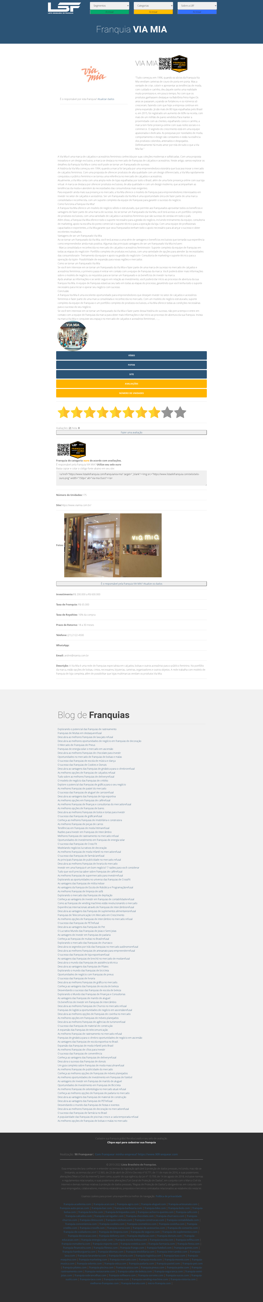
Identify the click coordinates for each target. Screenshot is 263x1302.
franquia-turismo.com (116, 1279)
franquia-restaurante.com (100, 1271)
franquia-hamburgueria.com (79, 1251)
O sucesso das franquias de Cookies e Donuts (82, 764)
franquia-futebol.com (159, 1247)
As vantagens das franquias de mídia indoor (81, 883)
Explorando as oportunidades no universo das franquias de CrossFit (94, 879)
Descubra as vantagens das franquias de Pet (81, 927)
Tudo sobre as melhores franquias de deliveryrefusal (86, 776)
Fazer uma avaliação (131, 432)
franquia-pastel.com (168, 1263)
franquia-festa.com (188, 1243)
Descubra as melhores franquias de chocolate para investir (89, 753)
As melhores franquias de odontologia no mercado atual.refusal (92, 1089)
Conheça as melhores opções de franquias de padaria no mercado (94, 1093)
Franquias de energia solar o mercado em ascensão (85, 749)
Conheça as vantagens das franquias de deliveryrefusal (87, 1057)
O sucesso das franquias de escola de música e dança (87, 760)
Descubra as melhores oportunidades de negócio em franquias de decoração (99, 741)
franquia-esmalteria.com (76, 1243)
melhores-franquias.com (104, 1283)
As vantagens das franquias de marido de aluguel (84, 998)
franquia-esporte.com (105, 1243)
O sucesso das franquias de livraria (76, 978)
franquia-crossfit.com (92, 1228)
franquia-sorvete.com (150, 1275)
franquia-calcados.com (78, 1216)
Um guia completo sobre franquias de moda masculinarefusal (91, 1065)
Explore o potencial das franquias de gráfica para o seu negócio (92, 784)
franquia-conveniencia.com (81, 1224)
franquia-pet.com (192, 1263)
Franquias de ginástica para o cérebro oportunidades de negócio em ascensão (100, 1037)
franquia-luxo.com (174, 1255)
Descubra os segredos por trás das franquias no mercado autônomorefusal (98, 946)
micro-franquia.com (159, 1283)
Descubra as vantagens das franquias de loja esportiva (87, 796)
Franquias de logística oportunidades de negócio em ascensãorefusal (95, 1010)
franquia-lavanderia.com (92, 1255)
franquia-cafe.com (186, 1212)
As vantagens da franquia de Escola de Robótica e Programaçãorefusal (95, 887)
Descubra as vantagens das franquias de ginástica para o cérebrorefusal (96, 768)
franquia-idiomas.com (110, 1251)
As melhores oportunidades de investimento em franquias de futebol (95, 1077)
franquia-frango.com (132, 1247)
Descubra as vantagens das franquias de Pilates (83, 966)
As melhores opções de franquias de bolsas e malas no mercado (92, 1120)
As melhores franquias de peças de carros (80, 824)
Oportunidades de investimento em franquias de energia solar (91, 840)
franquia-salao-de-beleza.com (135, 1271)
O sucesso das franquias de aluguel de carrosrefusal (86, 792)
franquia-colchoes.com (119, 1220)
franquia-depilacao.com (141, 1235)
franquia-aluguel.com (153, 1204)
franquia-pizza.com (127, 1267)
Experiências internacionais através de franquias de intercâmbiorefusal (96, 907)
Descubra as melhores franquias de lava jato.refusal (85, 737)
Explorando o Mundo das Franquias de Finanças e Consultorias (91, 994)
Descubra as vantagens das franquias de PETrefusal (85, 1101)
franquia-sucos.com (177, 1275)
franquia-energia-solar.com (97, 1239)
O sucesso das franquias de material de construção (85, 1026)
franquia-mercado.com (123, 1259)
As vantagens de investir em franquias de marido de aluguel (90, 1081)
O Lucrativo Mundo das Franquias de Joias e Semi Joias (87, 931)
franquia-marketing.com (93, 1259)
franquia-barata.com (133, 1283)
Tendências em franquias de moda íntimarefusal (83, 828)
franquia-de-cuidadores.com (80, 1232)
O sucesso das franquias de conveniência (80, 1053)
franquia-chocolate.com (140, 1216)
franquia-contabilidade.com (183, 1220)
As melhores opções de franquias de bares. (81, 808)
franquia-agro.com (128, 1204)
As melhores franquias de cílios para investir (81, 1049)
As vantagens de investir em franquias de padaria (84, 935)
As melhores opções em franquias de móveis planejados (88, 1018)
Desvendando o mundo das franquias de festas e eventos (88, 1105)
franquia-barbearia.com (128, 1208)
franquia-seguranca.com (168, 1271)
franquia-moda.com (150, 1259)
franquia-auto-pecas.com (74, 1208)
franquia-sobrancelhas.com (90, 1275)
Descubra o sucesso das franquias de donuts (82, 1061)
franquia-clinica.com (91, 1220)
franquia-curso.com (118, 1228)
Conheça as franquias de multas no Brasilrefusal (83, 938)
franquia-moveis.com (177, 1259)
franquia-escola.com (161, 1239)
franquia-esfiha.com (187, 1239)
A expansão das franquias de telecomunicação (83, 1029)
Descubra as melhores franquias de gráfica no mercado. (88, 982)
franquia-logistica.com (148, 1255)
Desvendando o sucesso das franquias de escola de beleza (89, 990)
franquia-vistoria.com (183, 1279)
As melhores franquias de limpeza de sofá (80, 891)
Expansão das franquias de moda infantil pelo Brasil (85, 1045)
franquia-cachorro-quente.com (156, 1212)
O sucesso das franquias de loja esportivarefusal (83, 954)
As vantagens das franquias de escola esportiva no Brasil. (88, 1041)
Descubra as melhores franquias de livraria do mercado (87, 863)
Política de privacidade (169, 1196)
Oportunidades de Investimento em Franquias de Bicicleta (89, 1085)
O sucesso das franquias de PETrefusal (78, 923)
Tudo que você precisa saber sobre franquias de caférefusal (90, 871)
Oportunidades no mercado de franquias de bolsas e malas (90, 756)
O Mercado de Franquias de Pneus (76, 745)
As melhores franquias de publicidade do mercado (85, 1069)
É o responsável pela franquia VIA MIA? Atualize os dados (131, 583)
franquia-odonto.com (89, 1263)
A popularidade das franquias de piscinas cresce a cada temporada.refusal (98, 1116)
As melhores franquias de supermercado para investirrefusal (90, 875)
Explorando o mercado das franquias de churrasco (85, 942)
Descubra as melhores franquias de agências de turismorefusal (91, 1022)
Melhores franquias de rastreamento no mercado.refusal (88, 836)
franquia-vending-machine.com (150, 1279)
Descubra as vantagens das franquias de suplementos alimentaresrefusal (97, 911)
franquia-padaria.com (141, 1263)
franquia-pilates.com (75, 1267)
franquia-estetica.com (133, 1243)
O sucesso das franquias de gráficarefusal (80, 816)
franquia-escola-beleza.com (131, 1239)
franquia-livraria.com (121, 1255)
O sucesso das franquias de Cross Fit (77, 844)
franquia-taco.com (90, 1279)
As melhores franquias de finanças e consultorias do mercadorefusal (94, 804)
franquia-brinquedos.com (120, 1212)
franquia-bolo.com (179, 1208)
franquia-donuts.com (169, 1235)
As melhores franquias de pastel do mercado (82, 788)
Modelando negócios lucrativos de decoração (82, 847)
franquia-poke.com (178, 1267)
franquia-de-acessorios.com (149, 1228)
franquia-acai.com (104, 1204)
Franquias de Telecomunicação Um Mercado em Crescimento (91, 915)
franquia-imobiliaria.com (140, 1251)
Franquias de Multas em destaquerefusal (80, 733)
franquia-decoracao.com (82, 1235)
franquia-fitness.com (106, 1247)
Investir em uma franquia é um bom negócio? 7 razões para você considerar (98, 867)
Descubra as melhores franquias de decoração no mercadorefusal (93, 1109)
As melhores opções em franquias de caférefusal (84, 800)
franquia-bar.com (102, 1208)
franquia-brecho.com (90, 1212)
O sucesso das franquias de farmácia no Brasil (82, 1113)
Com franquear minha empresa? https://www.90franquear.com (136, 1154)
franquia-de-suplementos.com (179, 1232)
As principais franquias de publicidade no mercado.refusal (89, 859)
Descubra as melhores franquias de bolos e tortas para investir (91, 812)
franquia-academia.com (77, 1204)
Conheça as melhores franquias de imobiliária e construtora (90, 820)
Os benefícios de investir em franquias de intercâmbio (87, 1002)
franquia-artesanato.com (182, 1204)
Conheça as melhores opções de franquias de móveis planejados (93, 1073)
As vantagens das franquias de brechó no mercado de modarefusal (94, 958)
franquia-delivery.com (112, 1235)
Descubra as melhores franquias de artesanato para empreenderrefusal (96, 950)
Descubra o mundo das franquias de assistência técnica (87, 962)
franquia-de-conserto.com (183, 1228)
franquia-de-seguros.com (145, 1232)
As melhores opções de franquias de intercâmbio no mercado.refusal (95, 919)
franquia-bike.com (155, 1208)
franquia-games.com (186, 1247)
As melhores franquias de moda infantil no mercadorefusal (89, 851)
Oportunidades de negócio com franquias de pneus (86, 974)
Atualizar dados (106, 99)
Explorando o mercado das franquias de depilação (85, 895)
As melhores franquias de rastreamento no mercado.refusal (90, 1033)
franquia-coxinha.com (171, 1224)
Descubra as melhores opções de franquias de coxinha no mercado (94, 1014)
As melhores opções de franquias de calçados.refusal (86, 772)
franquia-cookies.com (111, 1224)
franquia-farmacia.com (161, 1243)
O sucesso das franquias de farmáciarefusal (81, 855)
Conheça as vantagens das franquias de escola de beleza (88, 986)
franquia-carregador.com (109, 1216)
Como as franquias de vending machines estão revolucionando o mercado (97, 903)
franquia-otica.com (115, 1263)
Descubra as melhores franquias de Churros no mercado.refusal (92, 1006)
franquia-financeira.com (77, 1247)
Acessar (109, 12)
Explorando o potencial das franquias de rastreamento (87, 729)
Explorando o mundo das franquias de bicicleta (83, 970)
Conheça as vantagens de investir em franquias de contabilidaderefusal (96, 899)
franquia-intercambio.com (172, 1251)
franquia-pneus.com (152, 1267)
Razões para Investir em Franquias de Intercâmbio (85, 832)
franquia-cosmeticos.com (141, 1224)
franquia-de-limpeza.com (113, 1232)
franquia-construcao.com (149, 1220)
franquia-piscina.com (101, 1267)
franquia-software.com (122, 1275)
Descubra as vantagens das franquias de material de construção (92, 1097)
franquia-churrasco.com (170, 1216)
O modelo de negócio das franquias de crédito (83, 780)
